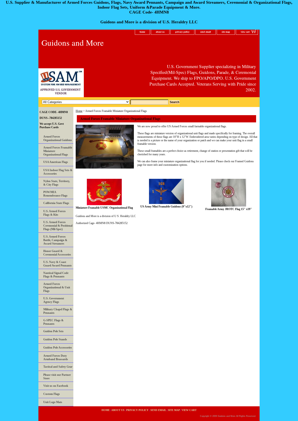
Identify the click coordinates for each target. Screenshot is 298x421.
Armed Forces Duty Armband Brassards (55, 357)
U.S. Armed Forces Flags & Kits (54, 213)
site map (226, 32)
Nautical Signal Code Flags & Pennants (55, 274)
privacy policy (182, 32)
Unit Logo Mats (52, 402)
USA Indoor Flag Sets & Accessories (57, 172)
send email (205, 32)
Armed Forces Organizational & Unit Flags (56, 287)
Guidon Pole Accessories (57, 347)
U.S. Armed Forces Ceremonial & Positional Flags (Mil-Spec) (57, 226)
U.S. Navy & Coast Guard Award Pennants (57, 263)
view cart (245, 32)
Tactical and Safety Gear (57, 366)
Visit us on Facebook (55, 385)
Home (79, 111)
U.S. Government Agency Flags (53, 300)
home (142, 32)
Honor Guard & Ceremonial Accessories (57, 252)
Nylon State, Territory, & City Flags (56, 182)
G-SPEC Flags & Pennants (53, 322)
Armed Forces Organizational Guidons (57, 138)
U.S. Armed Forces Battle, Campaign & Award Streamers (55, 240)
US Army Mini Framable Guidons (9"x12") (166, 206)
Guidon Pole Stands (55, 339)
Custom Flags (51, 394)
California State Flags (56, 203)
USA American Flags (55, 162)
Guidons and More (72, 42)
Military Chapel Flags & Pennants (57, 311)
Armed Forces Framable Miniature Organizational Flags (57, 151)
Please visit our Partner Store (57, 376)
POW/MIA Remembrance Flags (55, 193)
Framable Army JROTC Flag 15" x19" (228, 209)
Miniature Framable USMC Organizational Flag (104, 207)
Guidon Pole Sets (53, 331)
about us (160, 32)
